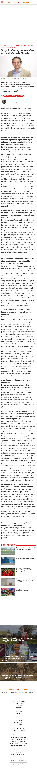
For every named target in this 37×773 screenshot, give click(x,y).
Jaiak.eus (18, 752)
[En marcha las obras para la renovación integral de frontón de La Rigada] (8, 582)
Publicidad (18, 705)
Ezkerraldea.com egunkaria (18, 754)
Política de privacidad (18, 701)
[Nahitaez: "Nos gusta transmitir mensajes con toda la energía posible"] (18, 672)
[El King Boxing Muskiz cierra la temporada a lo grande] (8, 592)
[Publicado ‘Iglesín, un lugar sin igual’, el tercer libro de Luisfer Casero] (18, 634)
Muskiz (13, 95)
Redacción (11, 102)
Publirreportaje (18, 720)
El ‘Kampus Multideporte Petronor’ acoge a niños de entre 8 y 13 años (25, 570)
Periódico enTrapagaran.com (18, 743)
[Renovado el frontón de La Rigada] (8, 561)
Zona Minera (7, 95)
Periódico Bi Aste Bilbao (18, 733)
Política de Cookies (18, 703)
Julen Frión (5, 641)
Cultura (18, 718)
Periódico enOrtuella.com (18, 745)
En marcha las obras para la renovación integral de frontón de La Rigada (26, 580)
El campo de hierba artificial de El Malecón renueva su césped (26, 548)
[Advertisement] (18, 24)
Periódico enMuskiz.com (18, 750)
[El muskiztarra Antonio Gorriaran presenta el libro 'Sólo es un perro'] (18, 653)
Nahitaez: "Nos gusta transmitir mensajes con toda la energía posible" (17, 676)
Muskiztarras (18, 724)
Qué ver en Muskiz (18, 722)
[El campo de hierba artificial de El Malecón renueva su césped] (8, 551)
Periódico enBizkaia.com (18, 730)
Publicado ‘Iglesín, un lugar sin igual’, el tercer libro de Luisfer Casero (17, 639)
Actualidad (18, 711)
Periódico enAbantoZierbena (18, 748)
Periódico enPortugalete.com (18, 737)
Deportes (18, 713)
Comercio (18, 716)
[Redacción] (4, 102)
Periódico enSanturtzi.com (18, 739)
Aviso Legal (18, 699)
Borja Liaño (20, 95)
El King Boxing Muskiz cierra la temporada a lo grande (25, 589)
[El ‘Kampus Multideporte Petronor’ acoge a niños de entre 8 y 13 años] (8, 571)
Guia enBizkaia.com (18, 728)
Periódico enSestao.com (18, 741)
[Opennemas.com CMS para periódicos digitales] (18, 762)
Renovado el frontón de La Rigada (26, 558)
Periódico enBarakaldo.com (18, 735)
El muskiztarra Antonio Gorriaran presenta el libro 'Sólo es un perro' (18, 658)
